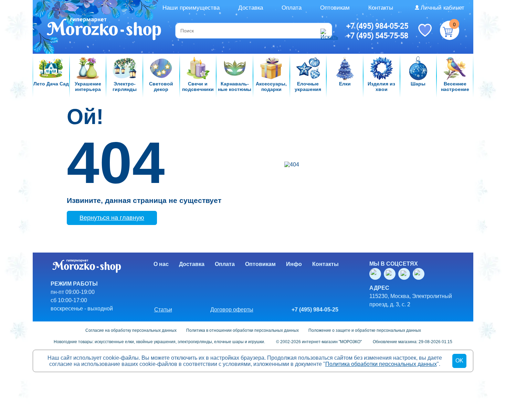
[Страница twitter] (405, 274)
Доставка (250, 7)
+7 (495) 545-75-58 (377, 35)
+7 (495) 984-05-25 (377, 26)
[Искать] (325, 31)
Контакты (380, 7)
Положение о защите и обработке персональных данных (364, 330)
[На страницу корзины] (449, 30)
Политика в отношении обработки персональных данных (242, 330)
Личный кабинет (442, 7)
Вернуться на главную (112, 217)
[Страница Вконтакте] (376, 274)
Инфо (294, 264)
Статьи (163, 309)
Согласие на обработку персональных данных (131, 330)
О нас (161, 264)
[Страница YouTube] (391, 274)
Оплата (292, 7)
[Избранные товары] (425, 30)
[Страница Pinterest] (420, 274)
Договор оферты (231, 309)
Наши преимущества (191, 7)
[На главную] (104, 30)
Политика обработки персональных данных (381, 364)
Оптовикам (335, 7)
